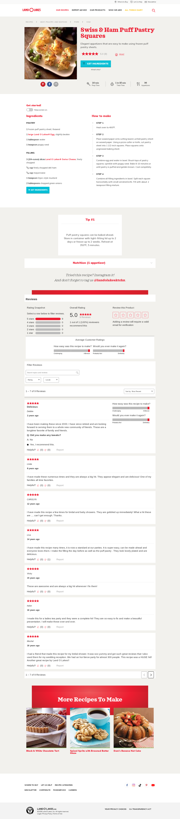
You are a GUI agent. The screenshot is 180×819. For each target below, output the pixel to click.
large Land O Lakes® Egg (41, 134)
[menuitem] (62, 10)
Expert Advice (79, 10)
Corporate (44, 790)
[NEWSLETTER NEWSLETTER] (158, 5)
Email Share (56, 84)
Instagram (133, 785)
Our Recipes (62, 10)
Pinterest (43, 84)
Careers (73, 790)
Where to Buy (31, 785)
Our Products (97, 10)
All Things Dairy (134, 10)
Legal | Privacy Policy (44, 813)
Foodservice (59, 790)
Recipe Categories (64, 785)
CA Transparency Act (140, 809)
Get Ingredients (97, 64)
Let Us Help (46, 785)
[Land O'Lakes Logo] (32, 10)
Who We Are (115, 10)
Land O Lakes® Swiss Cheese (60, 159)
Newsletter (30, 790)
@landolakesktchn (109, 280)
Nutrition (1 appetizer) (89, 262)
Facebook (49, 84)
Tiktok (140, 785)
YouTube (153, 785)
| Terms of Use (57, 813)
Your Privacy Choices (115, 809)
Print (121, 54)
